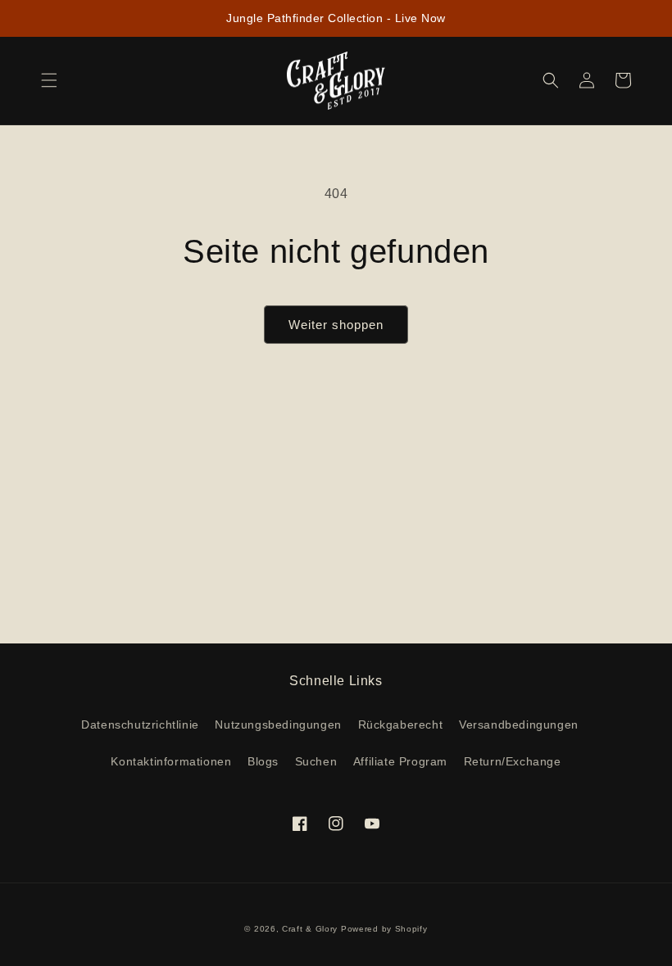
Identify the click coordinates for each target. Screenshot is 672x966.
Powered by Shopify (384, 928)
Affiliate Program (400, 761)
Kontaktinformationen (171, 761)
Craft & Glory (310, 928)
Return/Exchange (512, 761)
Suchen (316, 761)
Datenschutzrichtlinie (140, 724)
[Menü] (49, 80)
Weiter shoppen (336, 325)
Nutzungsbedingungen (278, 724)
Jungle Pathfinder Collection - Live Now (336, 18)
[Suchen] (551, 80)
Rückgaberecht (400, 724)
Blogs (263, 761)
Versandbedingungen (519, 724)
